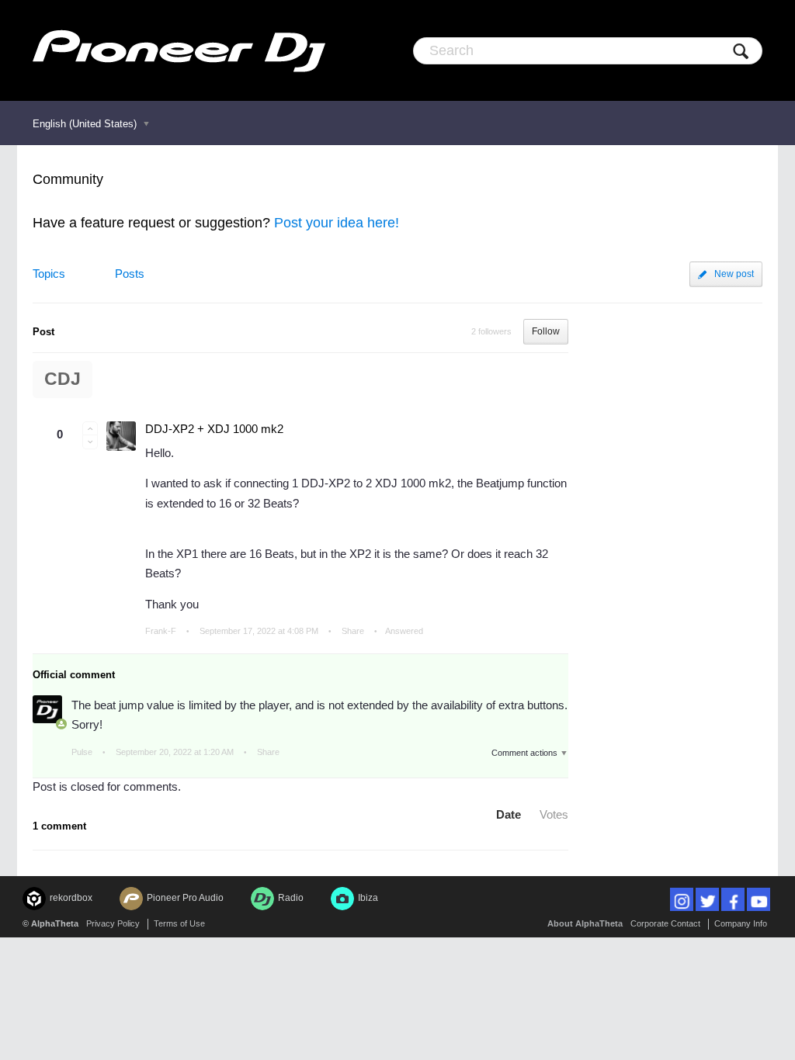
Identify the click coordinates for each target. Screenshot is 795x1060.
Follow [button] (546, 331)
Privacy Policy (113, 923)
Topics (49, 273)
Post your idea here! (336, 222)
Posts (129, 273)
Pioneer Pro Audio (185, 897)
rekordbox (71, 897)
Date (508, 814)
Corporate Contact (665, 923)
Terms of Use (179, 923)
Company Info (740, 923)
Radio (291, 897)
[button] (90, 428)
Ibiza (368, 897)
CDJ (62, 379)
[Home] (179, 50)
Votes (554, 814)
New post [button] (734, 273)
